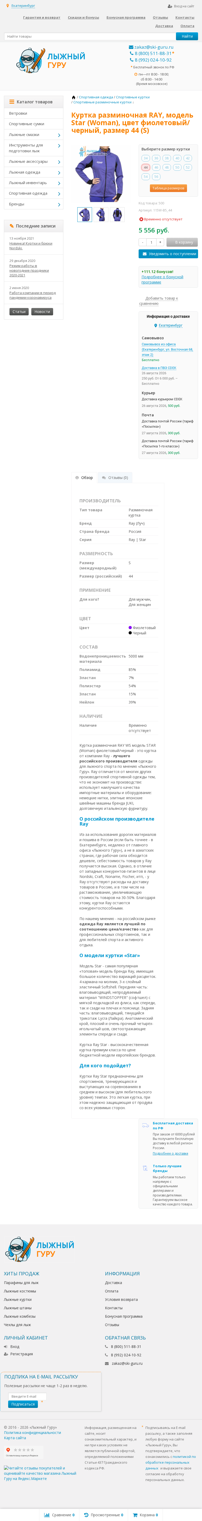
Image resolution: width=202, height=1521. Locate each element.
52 (188, 167)
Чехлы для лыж (17, 1324)
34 (146, 158)
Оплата (187, 25)
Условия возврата (121, 1299)
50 (177, 167)
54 (146, 176)
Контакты (184, 17)
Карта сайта (15, 1437)
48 (167, 167)
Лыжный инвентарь (28, 182)
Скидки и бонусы (83, 17)
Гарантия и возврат (41, 17)
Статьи (19, 311)
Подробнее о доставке (170, 1153)
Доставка (164, 25)
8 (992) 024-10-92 (153, 60)
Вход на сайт (184, 6)
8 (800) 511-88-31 (153, 53)
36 (156, 158)
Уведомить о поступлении (172, 253)
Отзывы (160, 17)
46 (156, 167)
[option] (85, 214)
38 (167, 158)
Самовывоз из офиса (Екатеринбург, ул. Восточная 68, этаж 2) (167, 349)
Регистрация (21, 1353)
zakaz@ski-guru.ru (153, 47)
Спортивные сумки (26, 123)
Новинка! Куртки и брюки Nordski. (30, 245)
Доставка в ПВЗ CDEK (159, 368)
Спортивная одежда (28, 193)
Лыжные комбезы (20, 1316)
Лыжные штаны (18, 1307)
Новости (42, 311)
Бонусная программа (126, 17)
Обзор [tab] (87, 477)
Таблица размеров (168, 188)
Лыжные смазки (24, 134)
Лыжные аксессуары (28, 161)
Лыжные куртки (18, 1299)
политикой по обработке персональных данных (170, 1462)
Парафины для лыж (21, 1282)
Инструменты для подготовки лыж (26, 147)
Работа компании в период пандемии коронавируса (32, 295)
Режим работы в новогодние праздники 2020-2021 (29, 270)
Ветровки (18, 113)
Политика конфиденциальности (32, 1432)
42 (188, 158)
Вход (14, 1346)
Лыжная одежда (24, 172)
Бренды (16, 203)
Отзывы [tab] (118, 477)
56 (156, 176)
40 (177, 158)
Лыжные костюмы (20, 1290)
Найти (187, 36)
